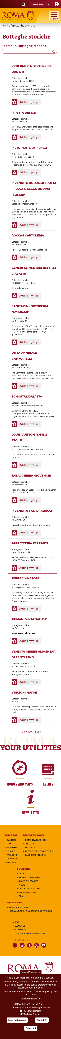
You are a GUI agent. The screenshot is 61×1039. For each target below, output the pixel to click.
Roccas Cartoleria (28, 235)
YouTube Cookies (32, 1014)
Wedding (12, 855)
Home (6, 25)
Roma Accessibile (18, 907)
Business (12, 840)
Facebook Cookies (32, 1010)
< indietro (26, 731)
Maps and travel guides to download (30, 911)
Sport (10, 844)
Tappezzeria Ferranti (30, 543)
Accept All (41, 1020)
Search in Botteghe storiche (24, 46)
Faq (17, 922)
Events (23, 874)
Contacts (20, 929)
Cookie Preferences (30, 972)
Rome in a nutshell (35, 840)
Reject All (31, 1028)
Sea (21, 896)
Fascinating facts (35, 855)
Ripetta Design (24, 112)
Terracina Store (26, 578)
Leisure (11, 851)
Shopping (12, 862)
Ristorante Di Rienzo (29, 148)
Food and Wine (27, 892)
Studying (12, 847)
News (22, 885)
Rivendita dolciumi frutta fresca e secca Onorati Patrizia (34, 188)
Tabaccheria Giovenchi (31, 475)
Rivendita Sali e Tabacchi (33, 511)
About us (20, 926)
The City (29, 844)
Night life (12, 859)
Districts (30, 847)
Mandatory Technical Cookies (31, 1004)
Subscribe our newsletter (30, 933)
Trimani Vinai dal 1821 (29, 619)
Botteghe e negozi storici (39, 851)
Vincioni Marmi (24, 692)
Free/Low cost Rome (30, 888)
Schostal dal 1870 (27, 396)
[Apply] (53, 51)
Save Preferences (17, 1020)
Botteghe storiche (20, 78)
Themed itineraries (29, 877)
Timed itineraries (28, 881)
